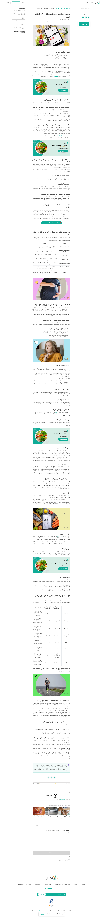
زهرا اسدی (59, 19)
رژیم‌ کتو (60, 135)
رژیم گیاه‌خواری (60, 536)
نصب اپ (6, 2)
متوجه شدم (42, 914)
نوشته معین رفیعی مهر (67, 21)
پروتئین (56, 412)
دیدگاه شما (68, 833)
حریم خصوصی (37, 884)
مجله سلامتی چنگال (67, 8)
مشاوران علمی (58, 884)
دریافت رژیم (16, 2)
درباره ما (83, 884)
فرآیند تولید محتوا (21, 884)
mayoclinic (57, 759)
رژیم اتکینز (68, 495)
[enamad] (51, 903)
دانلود (41, 894)
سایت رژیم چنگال (47, 884)
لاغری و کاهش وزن (59, 8)
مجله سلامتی (67, 884)
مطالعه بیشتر (61, 771)
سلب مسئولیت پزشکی (39, 910)
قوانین (29, 884)
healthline (62, 759)
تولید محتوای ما (62, 799)
